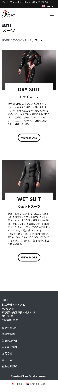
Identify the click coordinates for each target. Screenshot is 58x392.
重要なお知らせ (11, 366)
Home (6, 40)
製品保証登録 (9, 340)
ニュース (7, 360)
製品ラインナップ (22, 40)
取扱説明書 (8, 334)
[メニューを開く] (51, 14)
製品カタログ (9, 328)
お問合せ (7, 353)
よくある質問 (9, 347)
